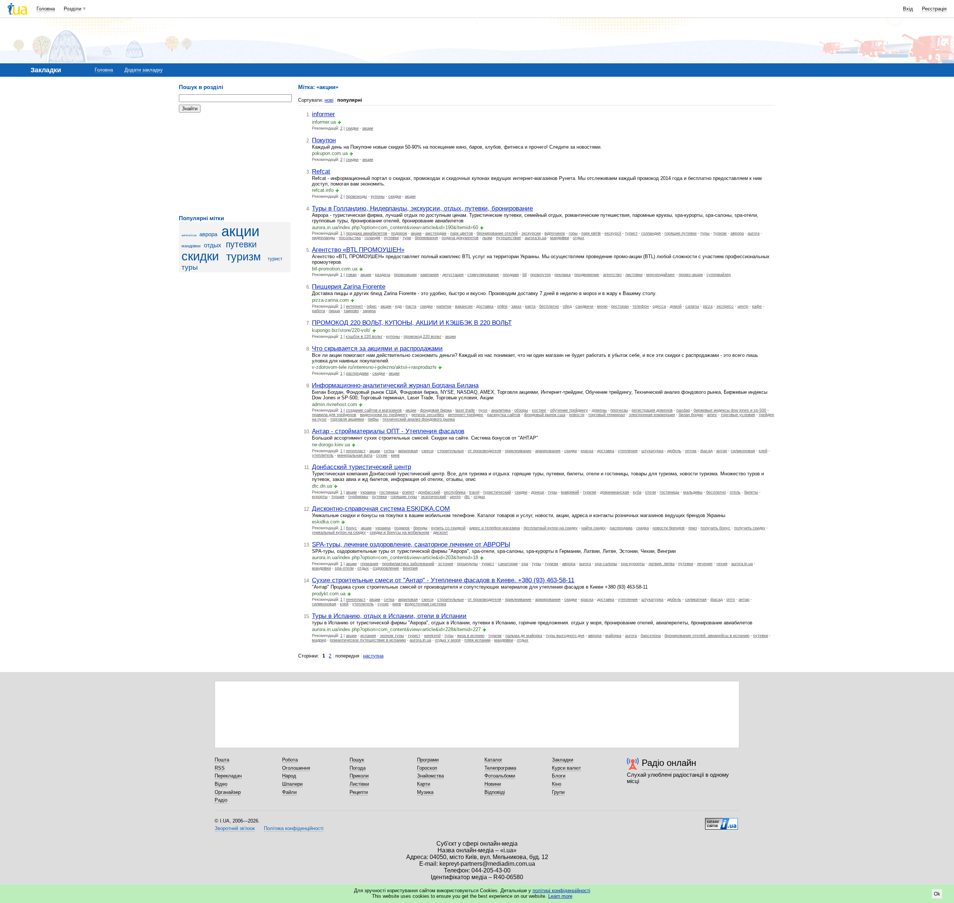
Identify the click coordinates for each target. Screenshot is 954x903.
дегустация (453, 274)
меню (602, 306)
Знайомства (430, 776)
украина (368, 492)
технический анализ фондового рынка (418, 419)
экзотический (433, 496)
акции (240, 231)
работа (318, 310)
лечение (705, 563)
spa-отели (344, 568)
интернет (354, 306)
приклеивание (518, 451)
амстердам (435, 233)
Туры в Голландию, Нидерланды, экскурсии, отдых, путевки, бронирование (422, 208)
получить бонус (715, 528)
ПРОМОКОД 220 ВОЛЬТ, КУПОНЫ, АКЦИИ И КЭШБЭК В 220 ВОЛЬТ (412, 322)
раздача (382, 274)
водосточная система (425, 604)
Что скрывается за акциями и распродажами (377, 348)
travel (474, 492)
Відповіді (494, 792)
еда (398, 306)
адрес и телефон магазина (494, 528)
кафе (757, 306)
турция (337, 496)
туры (189, 267)
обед (567, 306)
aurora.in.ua (188, 235)
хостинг (539, 410)
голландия (651, 233)
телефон (640, 306)
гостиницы (669, 492)
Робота (290, 760)
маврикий (570, 492)
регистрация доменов (652, 410)
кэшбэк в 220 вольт (364, 336)
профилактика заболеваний (408, 563)
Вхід (908, 9)
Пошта (222, 760)
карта (530, 306)
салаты (692, 306)
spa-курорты (633, 563)
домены (599, 410)
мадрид (319, 640)
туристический (497, 492)
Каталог (493, 760)
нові (329, 100)
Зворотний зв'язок (235, 828)
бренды (420, 528)
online (502, 306)
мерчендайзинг (660, 274)
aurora (753, 233)
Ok (937, 894)
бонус (351, 528)
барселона (651, 635)
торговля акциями (347, 419)
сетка (389, 451)
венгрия (410, 568)
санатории (508, 563)
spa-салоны (606, 563)
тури (406, 237)
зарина (369, 310)
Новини (492, 784)
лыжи (487, 237)
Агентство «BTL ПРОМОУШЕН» (358, 249)
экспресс (725, 306)
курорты (320, 496)
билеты (751, 492)
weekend (432, 635)
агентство (612, 274)
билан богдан (691, 414)
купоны (378, 196)
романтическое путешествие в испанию (368, 640)
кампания (429, 274)
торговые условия (738, 414)
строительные (450, 451)
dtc (467, 496)
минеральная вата (354, 455)
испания (368, 635)
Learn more (560, 896)
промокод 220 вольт (422, 336)
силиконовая (743, 451)
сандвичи (584, 306)
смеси (427, 451)
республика (454, 492)
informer (323, 114)
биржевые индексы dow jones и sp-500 (730, 410)
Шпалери (292, 784)
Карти (423, 784)
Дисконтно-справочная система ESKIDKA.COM (381, 508)
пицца (334, 310)
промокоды (356, 196)
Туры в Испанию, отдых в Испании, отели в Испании (389, 616)
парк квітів (591, 233)
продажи (511, 274)
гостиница (388, 492)
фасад (706, 451)
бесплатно (549, 306)
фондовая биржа (436, 410)
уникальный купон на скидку (339, 532)
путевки (241, 244)
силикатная (696, 599)
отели (650, 492)
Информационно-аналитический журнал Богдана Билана (395, 385)
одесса (659, 306)
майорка (613, 635)
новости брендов (669, 528)
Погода (358, 768)
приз (692, 528)
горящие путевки (680, 233)
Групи (558, 792)
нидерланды (323, 237)
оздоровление (386, 568)
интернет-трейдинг (465, 414)
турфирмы (358, 496)
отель (735, 492)
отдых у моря (448, 640)
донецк (537, 492)
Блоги (558, 776)
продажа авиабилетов (366, 233)
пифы (373, 419)
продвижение (586, 274)
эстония (445, 563)
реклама (563, 274)
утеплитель (323, 455)
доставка (484, 306)
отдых (212, 245)
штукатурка (652, 451)
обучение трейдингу (569, 410)
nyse (482, 410)
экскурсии (531, 233)
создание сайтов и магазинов (374, 410)
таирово (351, 310)
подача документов (460, 237)
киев (395, 455)
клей (763, 451)
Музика (425, 792)
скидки (200, 256)
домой (676, 306)
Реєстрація (934, 9)
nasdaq (683, 410)
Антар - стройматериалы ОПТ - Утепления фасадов (388, 431)
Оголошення (296, 768)
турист (275, 259)
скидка (642, 528)
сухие (381, 455)
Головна (46, 9)
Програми (428, 760)
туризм (243, 257)
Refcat (321, 171)
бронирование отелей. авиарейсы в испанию (706, 635)
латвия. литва (661, 563)
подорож (399, 233)
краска (587, 451)
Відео (221, 784)
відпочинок (554, 233)
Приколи (359, 776)
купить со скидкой (448, 528)
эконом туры (392, 635)
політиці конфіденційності (561, 890)
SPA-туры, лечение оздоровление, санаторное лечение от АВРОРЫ (411, 544)
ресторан (620, 306)
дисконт (440, 532)
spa (524, 563)
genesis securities (427, 414)
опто (730, 599)
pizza (708, 306)
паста (410, 306)
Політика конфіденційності (293, 828)
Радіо (221, 800)
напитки (443, 306)
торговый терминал (606, 414)
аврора (208, 234)
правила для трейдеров (334, 414)
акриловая (408, 451)
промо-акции (691, 274)
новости (576, 414)
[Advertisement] (235, 163)
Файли (289, 792)
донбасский (429, 492)
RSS (220, 768)
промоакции (405, 274)
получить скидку (749, 528)
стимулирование (483, 274)
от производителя (484, 451)
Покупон (324, 140)
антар (721, 451)
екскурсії (612, 233)
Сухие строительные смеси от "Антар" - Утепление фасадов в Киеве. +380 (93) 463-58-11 (443, 580)
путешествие (508, 237)
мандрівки (190, 246)
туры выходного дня (565, 635)
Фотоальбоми (499, 776)
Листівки (359, 784)
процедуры (467, 563)
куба (637, 492)
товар (351, 274)
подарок (402, 528)
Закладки (562, 760)
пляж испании (477, 640)
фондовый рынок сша (544, 414)
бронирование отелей (497, 233)
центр (742, 306)
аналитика (501, 410)
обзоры (521, 410)
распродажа (621, 528)
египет (408, 492)
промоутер (540, 274)
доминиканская (614, 492)
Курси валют (566, 768)
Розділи (72, 9)
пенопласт (356, 451)
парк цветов (461, 233)
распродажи (357, 373)
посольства (350, 237)
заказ (516, 306)
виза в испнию (470, 635)
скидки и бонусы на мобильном (399, 532)
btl (524, 274)
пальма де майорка (523, 635)
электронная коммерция (652, 414)
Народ (289, 776)
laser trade (465, 410)
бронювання (426, 237)
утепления (628, 451)
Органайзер (228, 792)
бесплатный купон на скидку (551, 528)
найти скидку (593, 528)
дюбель (674, 451)
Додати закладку (143, 70)
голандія (372, 237)
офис (372, 306)
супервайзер (719, 274)
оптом (690, 451)
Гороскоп (427, 768)
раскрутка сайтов (503, 414)
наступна (373, 656)
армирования (547, 451)
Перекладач (228, 776)
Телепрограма (500, 768)
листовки (633, 274)
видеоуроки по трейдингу (384, 414)
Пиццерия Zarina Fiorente (348, 286)
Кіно (556, 784)
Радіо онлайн (669, 763)
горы (573, 233)
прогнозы (619, 410)
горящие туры (404, 496)
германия (369, 563)
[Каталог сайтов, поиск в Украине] (721, 821)
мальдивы (692, 492)
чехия (721, 563)
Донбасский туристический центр (361, 466)
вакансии (464, 306)
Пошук (357, 760)
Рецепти (359, 792)
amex (712, 414)
